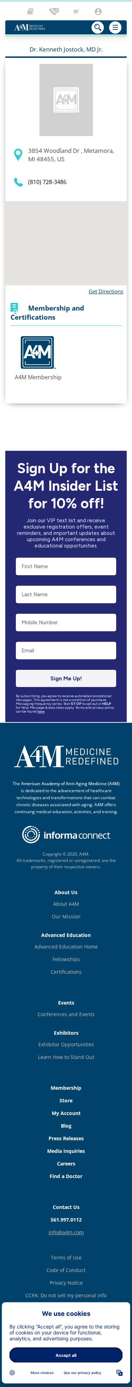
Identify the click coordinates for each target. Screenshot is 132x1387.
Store (66, 1100)
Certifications (66, 971)
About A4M (66, 903)
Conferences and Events (66, 1014)
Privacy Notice (66, 1282)
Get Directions (106, 291)
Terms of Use (66, 1257)
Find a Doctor (66, 1176)
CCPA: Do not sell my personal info (66, 1295)
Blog (66, 1125)
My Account (66, 1113)
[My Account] (99, 11)
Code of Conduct (66, 1270)
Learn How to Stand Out (66, 1057)
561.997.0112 (66, 1219)
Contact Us (66, 1207)
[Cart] (77, 11)
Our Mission (66, 916)
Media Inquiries (66, 1151)
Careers (66, 1163)
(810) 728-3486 (47, 182)
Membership (66, 1088)
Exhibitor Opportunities (66, 1044)
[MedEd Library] (32, 11)
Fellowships (66, 959)
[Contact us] (54, 11)
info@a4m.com (66, 1232)
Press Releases (66, 1138)
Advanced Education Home (66, 946)
